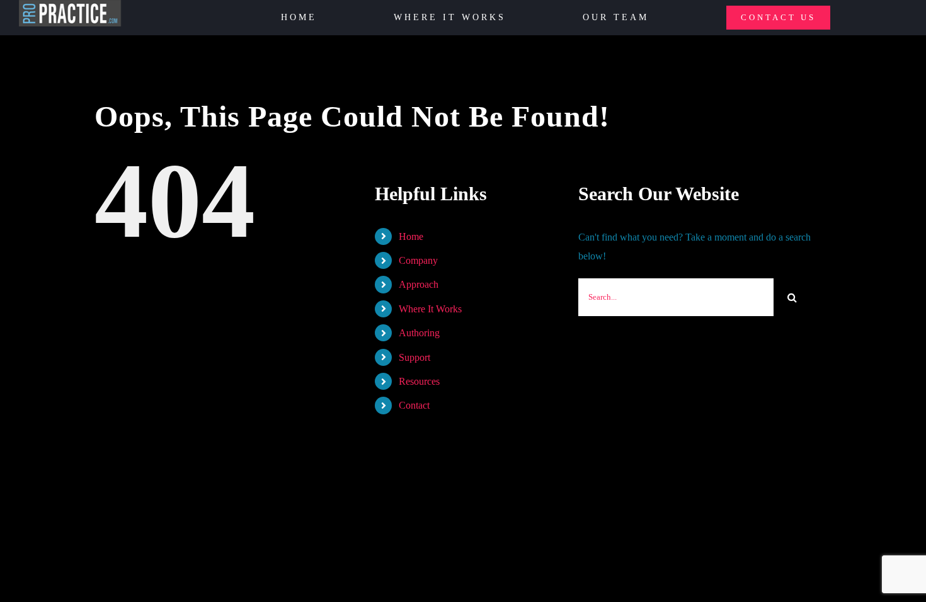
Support (414, 357)
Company (418, 260)
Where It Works (430, 309)
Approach (418, 284)
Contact (414, 405)
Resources (419, 381)
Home (411, 236)
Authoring (419, 332)
